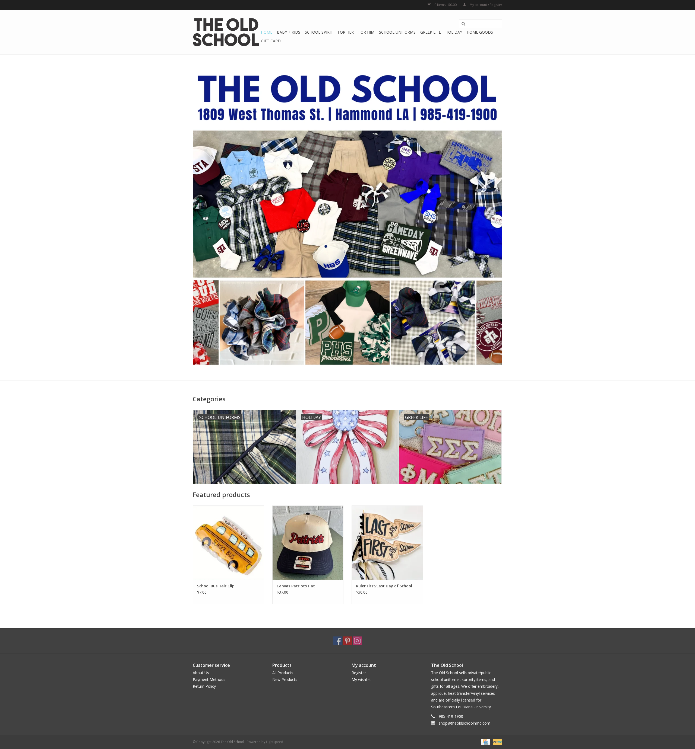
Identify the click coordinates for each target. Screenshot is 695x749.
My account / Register (485, 4)
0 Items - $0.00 (445, 4)
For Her (346, 32)
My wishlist (361, 679)
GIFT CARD (271, 40)
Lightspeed (274, 742)
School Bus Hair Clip (216, 585)
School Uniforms (397, 32)
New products (284, 679)
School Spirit (319, 32)
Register (359, 672)
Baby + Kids (288, 32)
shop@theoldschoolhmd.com (464, 723)
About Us (201, 672)
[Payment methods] (485, 741)
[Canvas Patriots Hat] (308, 542)
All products (282, 672)
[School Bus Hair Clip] (228, 542)
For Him (366, 32)
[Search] (463, 24)
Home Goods (480, 32)
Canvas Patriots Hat (296, 585)
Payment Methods (209, 679)
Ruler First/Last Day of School (384, 585)
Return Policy (204, 686)
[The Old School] (226, 32)
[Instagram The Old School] (357, 640)
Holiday (454, 32)
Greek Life (430, 32)
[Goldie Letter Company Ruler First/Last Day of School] (387, 542)
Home (266, 32)
